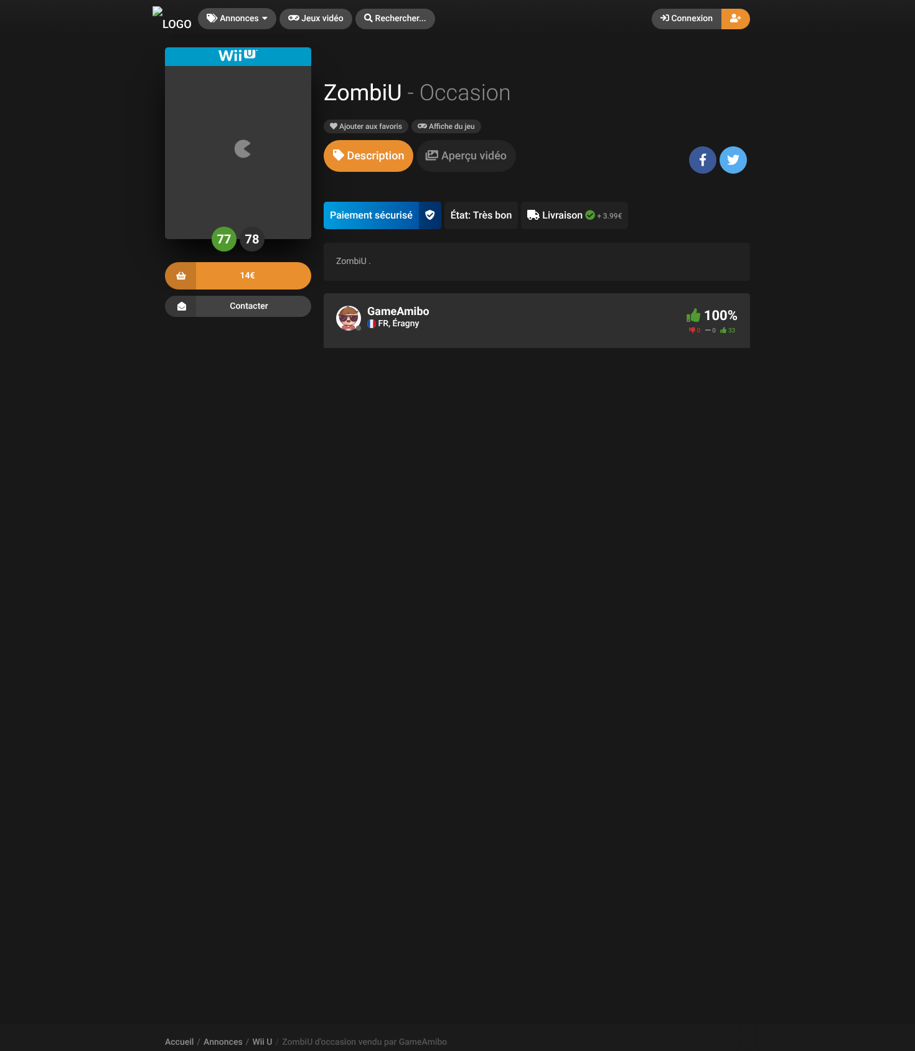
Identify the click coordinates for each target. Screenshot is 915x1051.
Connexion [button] (691, 19)
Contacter (249, 306)
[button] (395, 19)
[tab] (368, 156)
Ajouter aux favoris (369, 126)
